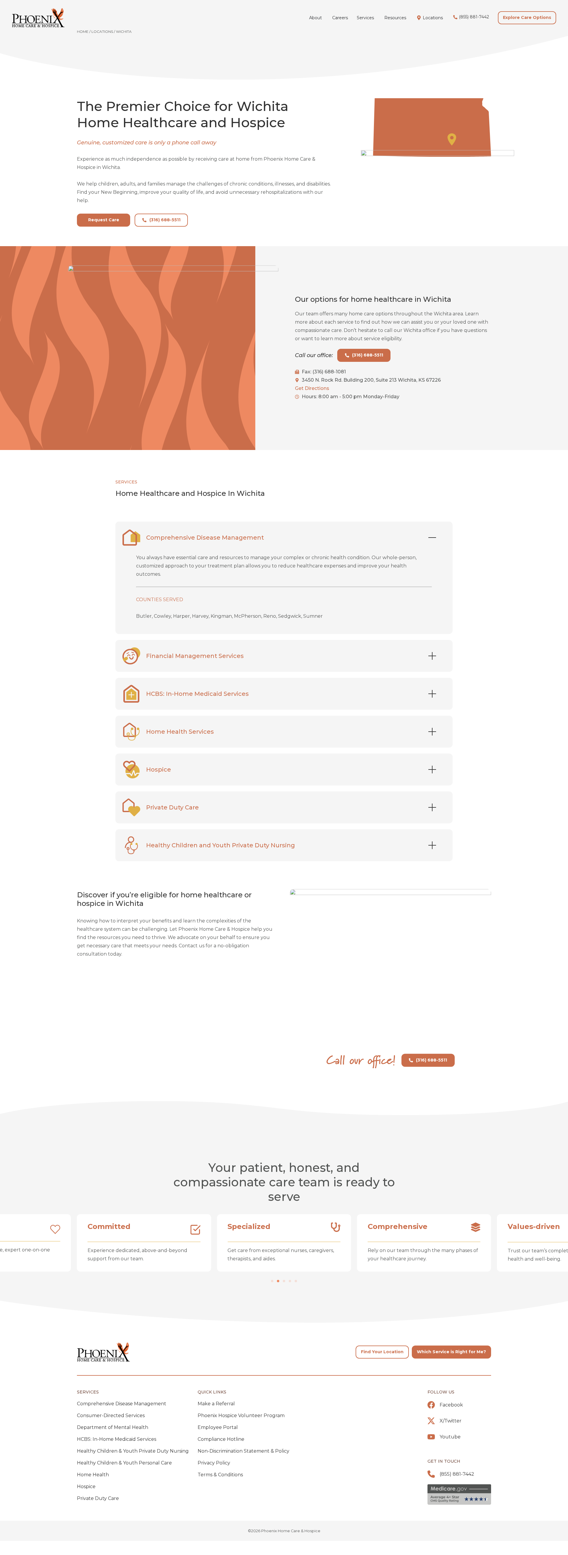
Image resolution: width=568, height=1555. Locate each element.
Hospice (86, 1486)
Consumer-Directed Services (111, 1415)
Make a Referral (216, 1403)
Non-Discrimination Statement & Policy (243, 1451)
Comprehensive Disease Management (121, 1403)
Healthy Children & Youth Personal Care (124, 1463)
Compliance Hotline (221, 1439)
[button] (272, 1281)
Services (88, 1392)
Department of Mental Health (112, 1427)
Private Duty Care (98, 1498)
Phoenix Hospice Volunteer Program (241, 1415)
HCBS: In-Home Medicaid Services (116, 1439)
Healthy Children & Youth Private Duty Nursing (133, 1451)
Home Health (93, 1474)
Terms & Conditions (220, 1474)
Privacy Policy (214, 1463)
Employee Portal (218, 1427)
